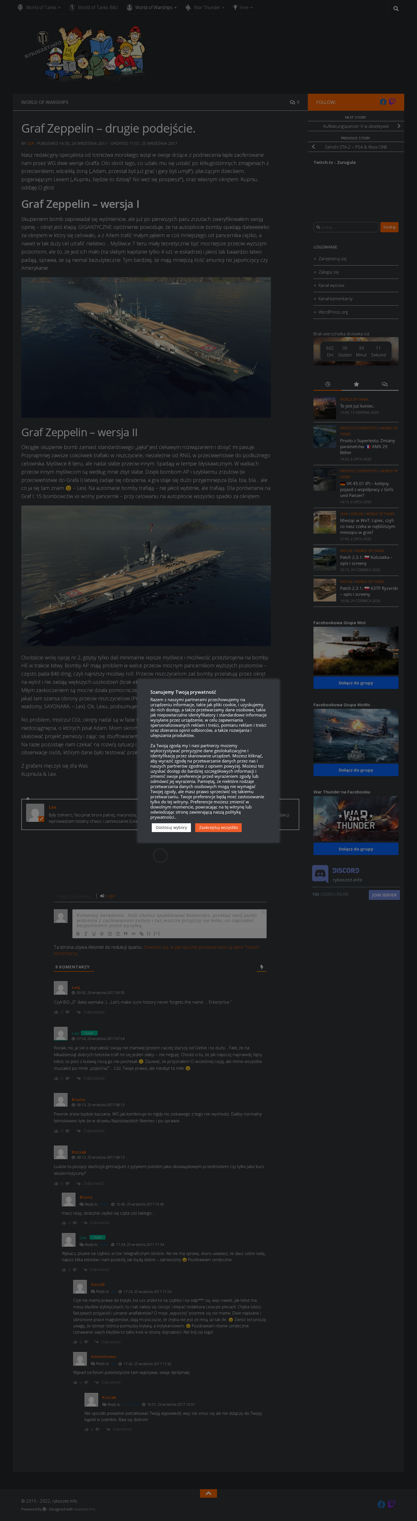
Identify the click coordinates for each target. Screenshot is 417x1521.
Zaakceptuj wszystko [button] (218, 827)
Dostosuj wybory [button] (171, 827)
